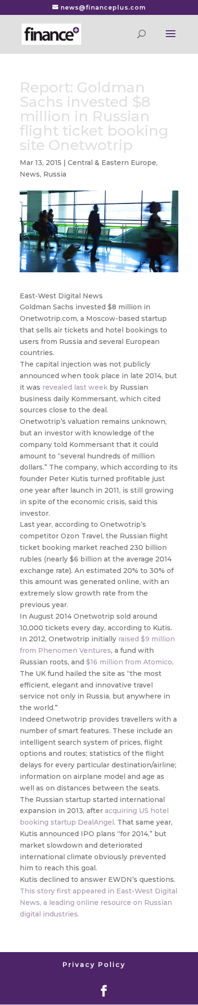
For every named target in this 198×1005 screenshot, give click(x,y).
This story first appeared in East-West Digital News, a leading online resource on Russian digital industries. (98, 902)
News (30, 174)
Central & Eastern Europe (112, 162)
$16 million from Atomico (129, 662)
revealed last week (75, 387)
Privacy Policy (93, 964)
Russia (54, 174)
